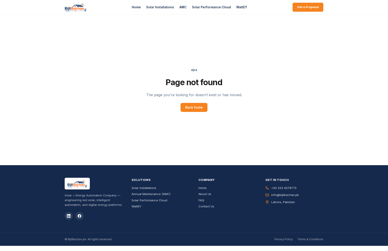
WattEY (241, 7)
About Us (204, 194)
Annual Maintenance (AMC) (151, 194)
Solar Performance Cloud (211, 7)
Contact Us (206, 206)
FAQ (201, 200)
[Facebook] (79, 216)
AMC (183, 7)
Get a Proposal (308, 7)
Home (136, 7)
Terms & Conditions (310, 239)
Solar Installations (160, 7)
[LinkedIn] (69, 216)
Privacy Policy (283, 239)
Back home (194, 107)
